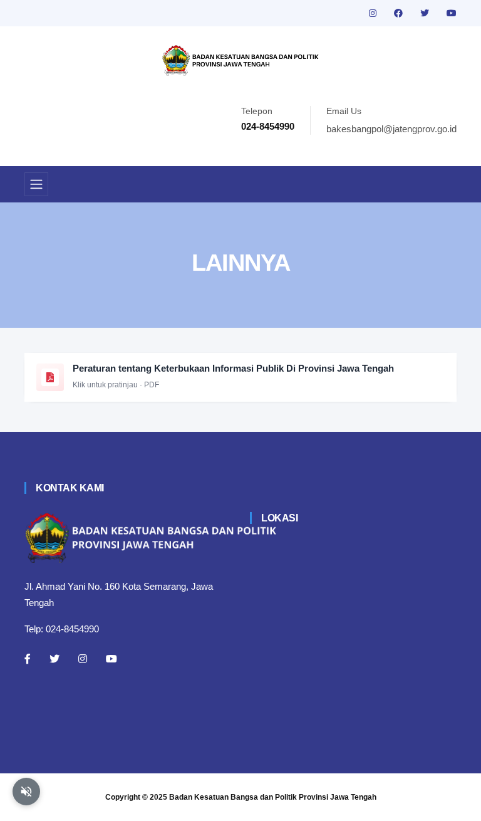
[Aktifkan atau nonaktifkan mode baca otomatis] (26, 791)
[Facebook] (27, 658)
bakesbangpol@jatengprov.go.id (391, 128)
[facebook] (399, 13)
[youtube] (451, 13)
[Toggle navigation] (36, 184)
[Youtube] (111, 658)
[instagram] (373, 13)
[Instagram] (82, 658)
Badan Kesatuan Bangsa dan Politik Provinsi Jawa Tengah (272, 797)
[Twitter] (54, 658)
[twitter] (426, 13)
